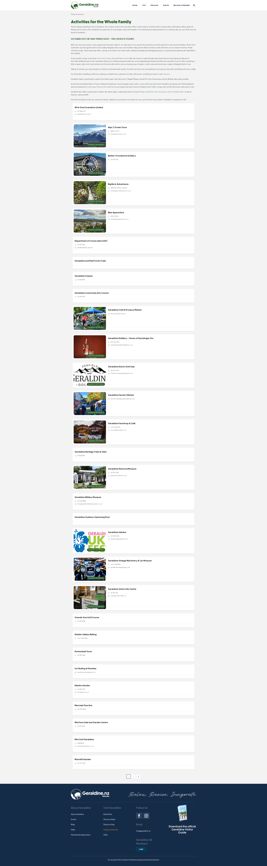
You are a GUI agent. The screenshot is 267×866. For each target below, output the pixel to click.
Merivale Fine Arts (83, 705)
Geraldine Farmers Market (121, 395)
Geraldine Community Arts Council (92, 293)
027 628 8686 (81, 501)
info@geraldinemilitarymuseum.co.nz (89, 504)
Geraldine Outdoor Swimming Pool (92, 517)
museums (166, 74)
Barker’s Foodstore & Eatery (122, 155)
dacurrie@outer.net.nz (118, 314)
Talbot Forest (124, 58)
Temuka (114, 87)
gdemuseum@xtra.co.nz (119, 476)
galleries (156, 74)
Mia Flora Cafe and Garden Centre (91, 722)
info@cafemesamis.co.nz (85, 746)
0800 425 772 (115, 131)
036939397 (80, 743)
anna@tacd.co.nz (83, 692)
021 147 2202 (81, 763)
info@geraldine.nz (143, 831)
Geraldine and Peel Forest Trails (90, 261)
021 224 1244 (115, 370)
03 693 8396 (81, 621)
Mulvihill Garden (83, 759)
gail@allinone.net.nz (84, 114)
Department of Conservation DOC (91, 241)
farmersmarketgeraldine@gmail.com (123, 399)
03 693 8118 (81, 280)
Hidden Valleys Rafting (86, 634)
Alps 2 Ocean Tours (117, 127)
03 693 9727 (114, 160)
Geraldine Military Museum (88, 497)
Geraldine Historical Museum (122, 469)
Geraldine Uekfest (117, 532)
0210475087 (81, 456)
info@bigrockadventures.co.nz (121, 191)
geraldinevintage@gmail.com (120, 567)
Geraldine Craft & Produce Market (125, 310)
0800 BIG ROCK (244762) (119, 188)
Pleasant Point (102, 87)
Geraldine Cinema (84, 276)
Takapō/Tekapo (139, 92)
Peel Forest (101, 58)
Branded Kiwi (154, 860)
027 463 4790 (115, 342)
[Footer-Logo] (90, 790)
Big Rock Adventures (118, 184)
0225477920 (114, 216)
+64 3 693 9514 (115, 427)
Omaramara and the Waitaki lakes (171, 92)
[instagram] (146, 816)
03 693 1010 (81, 245)
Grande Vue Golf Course (87, 617)
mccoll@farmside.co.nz (118, 430)
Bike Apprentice (116, 212)
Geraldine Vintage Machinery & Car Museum (130, 560)
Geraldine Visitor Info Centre (122, 589)
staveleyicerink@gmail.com (86, 672)
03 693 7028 (115, 473)
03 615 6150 (81, 726)
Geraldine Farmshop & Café (121, 423)
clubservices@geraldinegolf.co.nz (122, 373)
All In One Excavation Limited (89, 107)
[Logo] (84, 2)
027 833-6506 (81, 709)
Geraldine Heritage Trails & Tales (91, 452)
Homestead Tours (83, 651)
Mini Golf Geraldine (84, 739)
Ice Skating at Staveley (85, 668)
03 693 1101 (114, 593)
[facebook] (139, 816)
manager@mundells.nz (118, 596)
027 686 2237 (81, 111)
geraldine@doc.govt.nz (85, 248)
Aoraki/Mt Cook (151, 92)
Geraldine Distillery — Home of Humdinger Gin (130, 338)
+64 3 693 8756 (115, 564)
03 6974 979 (81, 689)
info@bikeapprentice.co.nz (119, 219)
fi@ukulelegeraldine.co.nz (119, 539)
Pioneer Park (110, 58)
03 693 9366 (81, 655)
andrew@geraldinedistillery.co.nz (122, 345)
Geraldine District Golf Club (121, 366)
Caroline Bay (91, 87)
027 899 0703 (115, 536)
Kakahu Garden (82, 685)
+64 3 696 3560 (82, 638)
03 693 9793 (81, 297)
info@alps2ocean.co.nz (118, 134)
